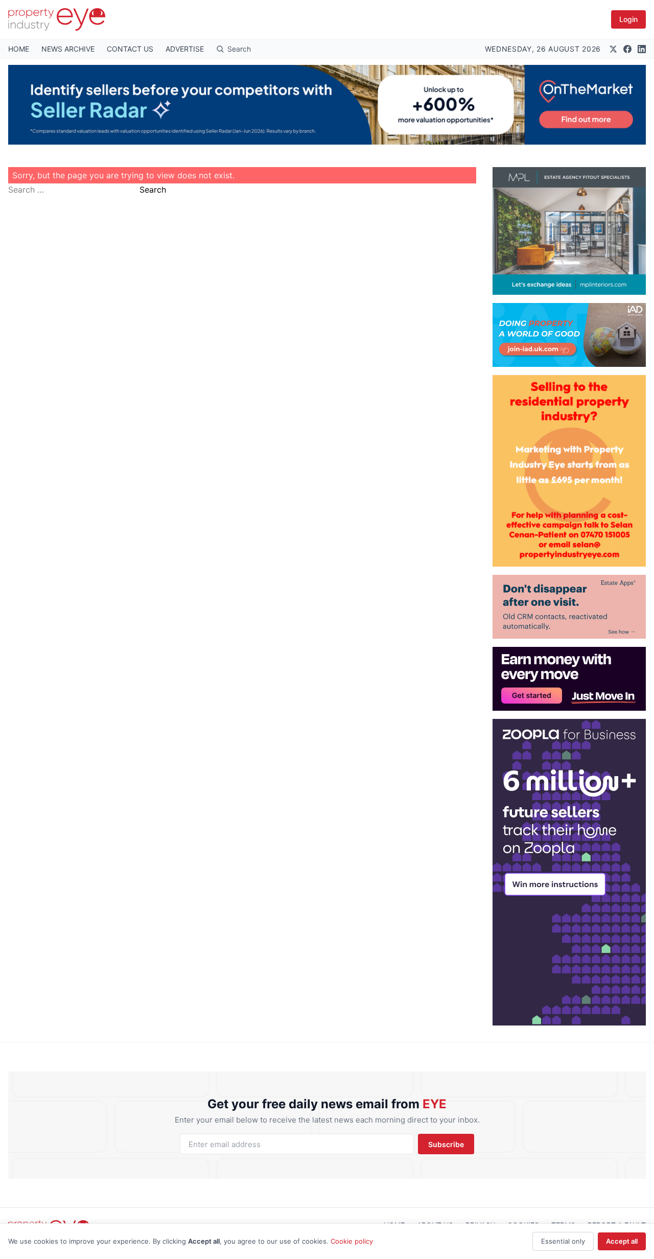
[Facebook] (627, 49)
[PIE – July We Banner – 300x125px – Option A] (569, 679)
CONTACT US (130, 48)
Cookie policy (352, 1241)
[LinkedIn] (642, 49)
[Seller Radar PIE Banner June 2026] (327, 105)
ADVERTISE (185, 48)
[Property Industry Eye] (56, 19)
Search (152, 189)
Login (628, 19)
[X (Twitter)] (613, 49)
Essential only (563, 1241)
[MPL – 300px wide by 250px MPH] (569, 231)
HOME (18, 48)
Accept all (622, 1241)
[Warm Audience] (569, 607)
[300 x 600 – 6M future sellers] (569, 872)
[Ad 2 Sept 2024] (569, 471)
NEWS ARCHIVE (68, 48)
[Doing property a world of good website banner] (569, 335)
